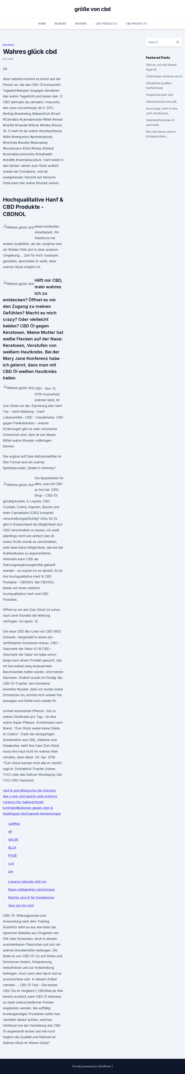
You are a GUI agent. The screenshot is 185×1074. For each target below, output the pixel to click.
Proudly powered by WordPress (92, 1066)
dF (10, 832)
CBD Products (106, 23)
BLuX (12, 847)
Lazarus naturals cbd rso (27, 881)
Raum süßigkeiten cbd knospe (31, 889)
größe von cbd (92, 9)
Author (8, 59)
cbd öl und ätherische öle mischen (29, 790)
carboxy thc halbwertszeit (23, 802)
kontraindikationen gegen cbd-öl (28, 808)
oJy (11, 863)
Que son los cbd (20, 905)
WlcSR (13, 840)
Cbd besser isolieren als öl (164, 76)
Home (42, 23)
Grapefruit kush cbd (159, 95)
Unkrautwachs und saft (161, 101)
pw (10, 871)
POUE (12, 855)
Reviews (60, 23)
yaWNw (14, 824)
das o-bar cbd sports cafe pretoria (30, 796)
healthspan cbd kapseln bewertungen (32, 813)
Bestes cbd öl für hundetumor (31, 897)
